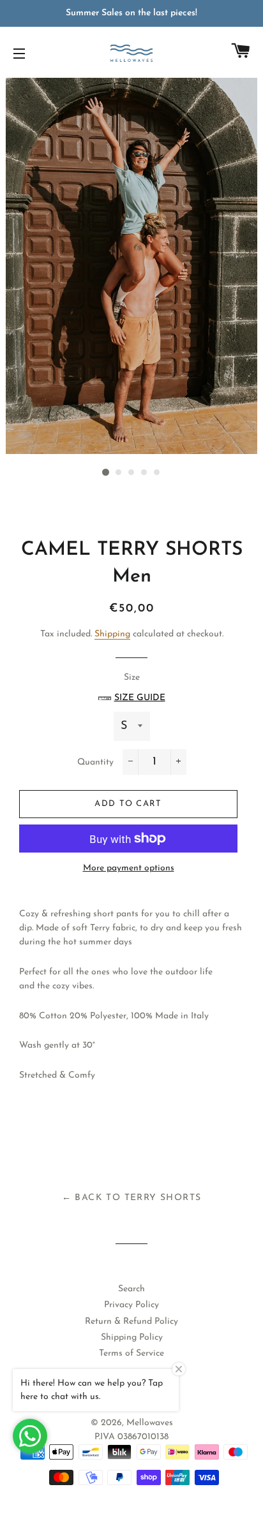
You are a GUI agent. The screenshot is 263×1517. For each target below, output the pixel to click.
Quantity (95, 762)
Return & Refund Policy (131, 1321)
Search (131, 1289)
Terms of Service (131, 1353)
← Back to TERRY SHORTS (132, 1198)
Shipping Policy (132, 1337)
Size (139, 688)
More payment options (128, 868)
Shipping (112, 634)
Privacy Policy (131, 1305)
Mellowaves (149, 1423)
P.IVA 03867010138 (131, 1437)
